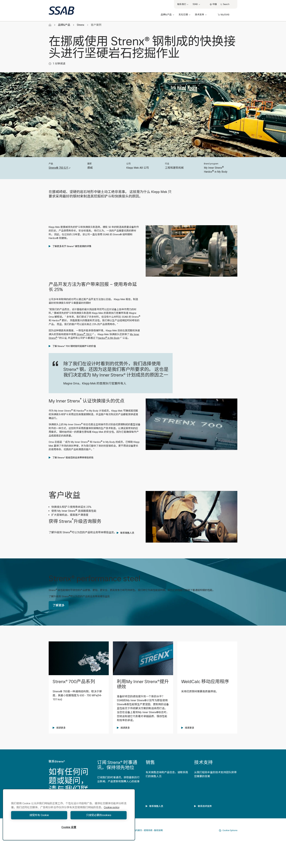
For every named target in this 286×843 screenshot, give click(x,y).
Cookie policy (111, 807)
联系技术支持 (205, 806)
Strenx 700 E (84, 334)
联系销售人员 (127, 532)
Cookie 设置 (68, 827)
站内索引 (138, 830)
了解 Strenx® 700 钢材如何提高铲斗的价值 (74, 346)
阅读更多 (61, 727)
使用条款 (148, 830)
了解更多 (59, 605)
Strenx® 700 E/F (58, 167)
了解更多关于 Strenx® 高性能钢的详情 (71, 246)
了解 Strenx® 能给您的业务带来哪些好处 (73, 457)
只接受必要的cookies (98, 815)
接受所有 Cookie (39, 815)
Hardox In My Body (108, 338)
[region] (69, 814)
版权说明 (158, 830)
